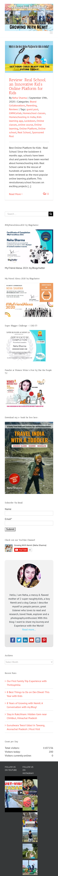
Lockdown (29, 120)
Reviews (13, 109)
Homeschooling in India (22, 117)
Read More (15, 194)
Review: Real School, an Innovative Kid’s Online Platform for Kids (27, 86)
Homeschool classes (34, 113)
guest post (32, 109)
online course (25, 124)
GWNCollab (15, 113)
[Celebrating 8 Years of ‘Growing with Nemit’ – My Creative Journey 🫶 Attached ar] (30, 786)
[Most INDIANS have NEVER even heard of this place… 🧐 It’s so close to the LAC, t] (30, 819)
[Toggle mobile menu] (51, 32)
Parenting (31, 105)
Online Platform (28, 128)
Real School (24, 132)
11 (47, 193)
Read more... (29, 629)
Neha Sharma (19, 97)
